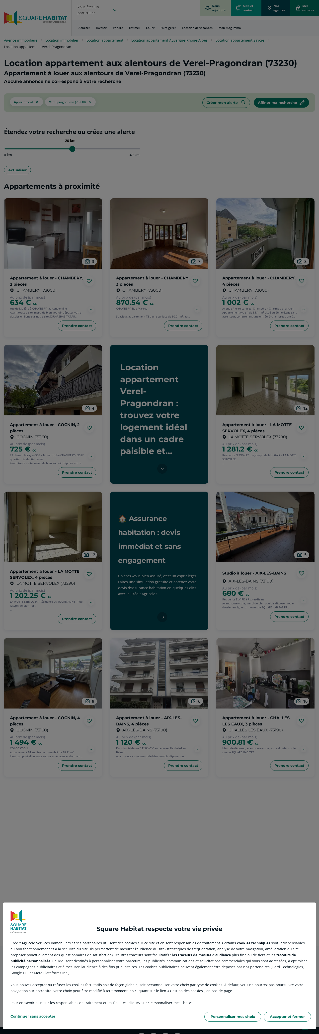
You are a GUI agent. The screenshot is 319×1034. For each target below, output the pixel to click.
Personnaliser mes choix (233, 1016)
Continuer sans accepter (32, 1016)
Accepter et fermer (287, 1016)
